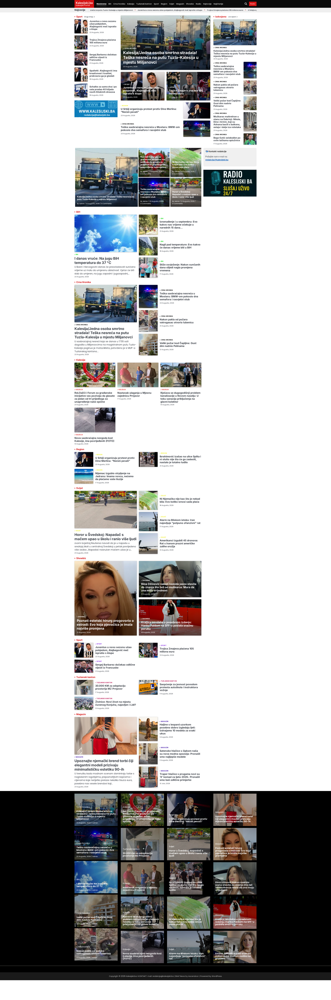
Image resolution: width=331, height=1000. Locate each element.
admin (95, 823)
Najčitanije (218, 4)
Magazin (180, 4)
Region (164, 4)
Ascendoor (193, 976)
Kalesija (130, 4)
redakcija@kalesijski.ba (216, 160)
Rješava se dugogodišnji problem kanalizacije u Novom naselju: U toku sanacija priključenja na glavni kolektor (180, 397)
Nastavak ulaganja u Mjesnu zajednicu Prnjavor (134, 394)
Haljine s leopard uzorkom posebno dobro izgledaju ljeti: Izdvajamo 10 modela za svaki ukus (177, 729)
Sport (156, 4)
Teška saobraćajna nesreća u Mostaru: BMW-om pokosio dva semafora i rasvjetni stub (150, 129)
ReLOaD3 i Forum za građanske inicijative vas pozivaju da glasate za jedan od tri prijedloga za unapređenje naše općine (94, 397)
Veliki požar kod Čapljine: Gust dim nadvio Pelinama (227, 103)
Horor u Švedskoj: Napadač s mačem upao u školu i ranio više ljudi (105, 537)
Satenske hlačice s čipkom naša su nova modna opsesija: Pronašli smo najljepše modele (180, 753)
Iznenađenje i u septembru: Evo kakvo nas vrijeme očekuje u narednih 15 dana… (178, 224)
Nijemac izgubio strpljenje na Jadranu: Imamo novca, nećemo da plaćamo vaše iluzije (114, 476)
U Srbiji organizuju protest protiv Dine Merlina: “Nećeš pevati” (238, 10)
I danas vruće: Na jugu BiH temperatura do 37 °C (96, 260)
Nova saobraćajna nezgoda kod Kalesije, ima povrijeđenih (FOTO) (94, 439)
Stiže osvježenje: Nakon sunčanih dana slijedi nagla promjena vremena (180, 267)
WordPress (217, 976)
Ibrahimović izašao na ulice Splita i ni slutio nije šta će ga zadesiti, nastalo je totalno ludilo (180, 459)
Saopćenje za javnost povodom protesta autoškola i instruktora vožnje (179, 687)
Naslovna (101, 4)
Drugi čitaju (88, 17)
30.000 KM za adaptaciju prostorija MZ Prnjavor (110, 687)
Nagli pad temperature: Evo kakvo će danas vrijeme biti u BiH (180, 246)
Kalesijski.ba (84, 3)
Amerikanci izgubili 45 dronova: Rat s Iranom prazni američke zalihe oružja (179, 543)
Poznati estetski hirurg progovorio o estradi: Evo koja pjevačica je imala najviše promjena (105, 624)
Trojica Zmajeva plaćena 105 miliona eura (189, 10)
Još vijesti (232, 17)
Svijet (171, 4)
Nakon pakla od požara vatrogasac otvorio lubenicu (225, 87)
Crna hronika (119, 4)
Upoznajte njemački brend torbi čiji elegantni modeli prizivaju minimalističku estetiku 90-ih (103, 765)
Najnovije (207, 4)
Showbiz (190, 4)
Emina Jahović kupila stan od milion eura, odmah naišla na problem (233, 956)
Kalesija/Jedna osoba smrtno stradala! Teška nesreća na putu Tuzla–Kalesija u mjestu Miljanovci (160, 57)
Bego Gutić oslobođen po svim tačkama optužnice (226, 139)
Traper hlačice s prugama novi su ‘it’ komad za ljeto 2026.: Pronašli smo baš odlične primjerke (180, 777)
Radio (198, 4)
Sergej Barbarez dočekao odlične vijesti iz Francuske (102, 57)
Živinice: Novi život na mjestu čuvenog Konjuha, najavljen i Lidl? (115, 703)
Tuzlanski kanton (144, 4)
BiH (109, 4)
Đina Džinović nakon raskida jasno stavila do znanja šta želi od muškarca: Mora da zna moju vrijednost (168, 587)
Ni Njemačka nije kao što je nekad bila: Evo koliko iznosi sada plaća (180, 500)
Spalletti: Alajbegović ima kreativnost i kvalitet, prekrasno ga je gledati (103, 73)
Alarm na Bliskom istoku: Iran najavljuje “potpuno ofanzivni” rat (180, 522)
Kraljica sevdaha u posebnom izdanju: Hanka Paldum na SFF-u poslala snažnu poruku (167, 625)
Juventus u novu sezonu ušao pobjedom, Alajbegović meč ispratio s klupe (133, 10)
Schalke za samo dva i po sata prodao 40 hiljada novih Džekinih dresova (103, 89)
